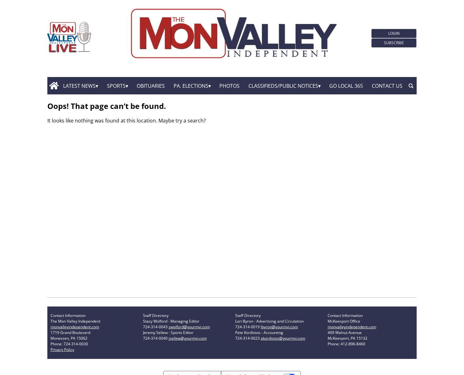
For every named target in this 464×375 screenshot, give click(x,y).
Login (394, 33)
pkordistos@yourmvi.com (283, 338)
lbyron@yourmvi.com (279, 327)
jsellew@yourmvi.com (188, 338)
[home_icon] (53, 86)
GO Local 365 (346, 85)
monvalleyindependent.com (75, 327)
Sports (116, 85)
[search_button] (411, 86)
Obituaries (151, 85)
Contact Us (387, 85)
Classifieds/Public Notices (283, 85)
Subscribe (394, 42)
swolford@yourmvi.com (189, 327)
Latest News (79, 85)
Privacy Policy (62, 349)
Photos (229, 85)
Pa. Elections (191, 85)
